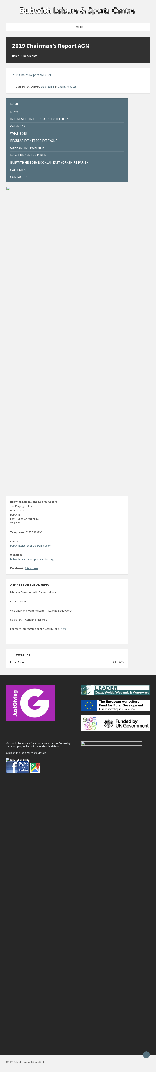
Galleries (18, 170)
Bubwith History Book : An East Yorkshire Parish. (49, 162)
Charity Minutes (67, 86)
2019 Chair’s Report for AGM (31, 75)
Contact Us (19, 177)
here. (64, 629)
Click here (31, 568)
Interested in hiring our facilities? (39, 119)
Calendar (17, 126)
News (14, 111)
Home (15, 56)
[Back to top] (146, 1054)
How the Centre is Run (28, 155)
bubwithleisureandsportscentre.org (32, 559)
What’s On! (18, 133)
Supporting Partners (28, 148)
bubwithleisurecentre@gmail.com (30, 545)
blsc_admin (48, 86)
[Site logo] (78, 15)
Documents (30, 56)
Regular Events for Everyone (33, 140)
